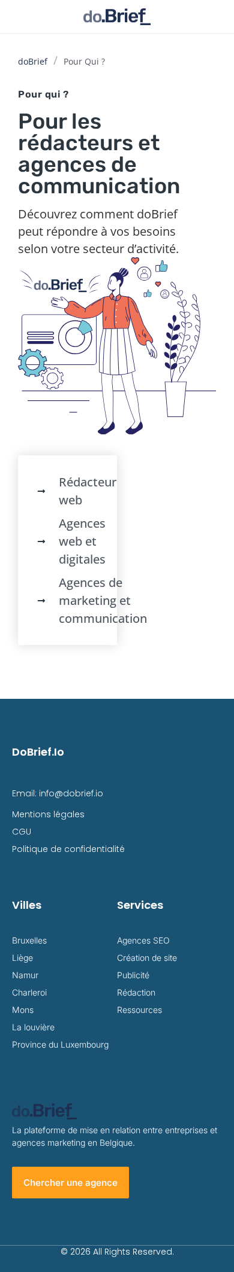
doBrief (32, 61)
